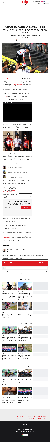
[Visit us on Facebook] (44, 1)
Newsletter (30, 78)
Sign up (46, 262)
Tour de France (20, 85)
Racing (8, 5)
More (46, 5)
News (5, 5)
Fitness (26, 5)
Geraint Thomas (7, 237)
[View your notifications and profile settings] (8, 2)
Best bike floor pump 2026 (11, 8)
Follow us (25, 78)
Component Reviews (42, 416)
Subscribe (45, 3)
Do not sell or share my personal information (25, 431)
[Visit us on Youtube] (46, 1)
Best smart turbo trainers (32, 416)
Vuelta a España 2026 (21, 8)
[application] (17, 112)
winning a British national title (17, 84)
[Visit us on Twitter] (43, 1)
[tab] (6, 271)
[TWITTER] (8, 251)
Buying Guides (20, 5)
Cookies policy (21, 429)
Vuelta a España (20, 416)
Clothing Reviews (41, 418)
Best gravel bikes (31, 414)
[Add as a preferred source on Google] (25, 435)
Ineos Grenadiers (6, 245)
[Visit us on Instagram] (42, 1)
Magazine (36, 5)
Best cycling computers (32, 418)
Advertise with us (28, 429)
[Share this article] (3, 78)
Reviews (13, 5)
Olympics (18, 418)
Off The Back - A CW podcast (33, 8)
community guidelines (11, 264)
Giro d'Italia (19, 414)
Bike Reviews (40, 414)
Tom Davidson (10, 249)
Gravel (30, 5)
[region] (25, 267)
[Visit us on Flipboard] (47, 1)
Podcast (41, 5)
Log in (43, 262)
